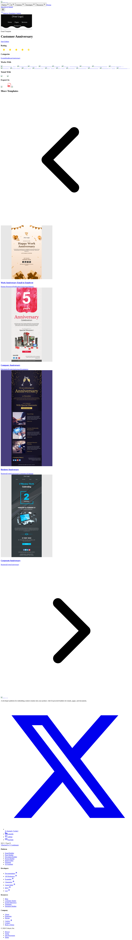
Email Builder (9, 853)
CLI (6, 891)
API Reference (10, 876)
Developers (29, 5)
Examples (8, 879)
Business (4, 473)
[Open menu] (3, 9)
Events (3, 58)
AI (11, 5)
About (7, 914)
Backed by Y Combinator (10, 845)
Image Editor (9, 860)
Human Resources (7, 286)
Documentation (10, 873)
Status (7, 937)
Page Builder (9, 855)
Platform (4, 5)
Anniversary (16, 58)
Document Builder (11, 857)
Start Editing (5, 41)
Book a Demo (9, 925)
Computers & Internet (26, 473)
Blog (6, 899)
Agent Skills (9, 885)
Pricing (49, 5)
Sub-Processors (10, 935)
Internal (31, 286)
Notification (17, 286)
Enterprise (8, 916)
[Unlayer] (4, 2)
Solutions (19, 5)
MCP (6, 888)
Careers (7, 921)
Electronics (4, 369)
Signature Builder (10, 906)
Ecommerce (24, 369)
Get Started (9, 7)
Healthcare (8, 58)
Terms (7, 934)
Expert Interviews (10, 902)
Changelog (8, 882)
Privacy (7, 932)
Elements (8, 862)
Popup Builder (9, 859)
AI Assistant (9, 864)
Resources (40, 5)
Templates (8, 904)
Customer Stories (10, 901)
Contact (7, 923)
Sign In (3, 7)
